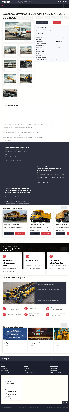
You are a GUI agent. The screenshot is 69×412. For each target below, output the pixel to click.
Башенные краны (53, 363)
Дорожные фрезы (53, 370)
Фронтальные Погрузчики (6, 363)
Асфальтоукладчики (54, 366)
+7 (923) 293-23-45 (11, 398)
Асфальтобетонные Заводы (55, 372)
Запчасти (16, 6)
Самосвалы (3, 366)
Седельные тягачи (4, 368)
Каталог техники (7, 6)
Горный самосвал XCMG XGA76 (11, 224)
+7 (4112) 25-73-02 (62, 1)
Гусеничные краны (53, 368)
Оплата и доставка (40, 359)
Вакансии (29, 6)
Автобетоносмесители (5, 372)
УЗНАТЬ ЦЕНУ (57, 22)
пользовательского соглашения (33, 407)
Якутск (59, 2)
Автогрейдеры (27, 363)
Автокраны (26, 366)
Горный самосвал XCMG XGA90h (38, 224)
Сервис (22, 6)
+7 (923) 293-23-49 (11, 394)
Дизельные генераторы (40, 6)
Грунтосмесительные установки (30, 372)
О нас (66, 6)
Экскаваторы (26, 368)
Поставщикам (59, 6)
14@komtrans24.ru (10, 383)
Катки (25, 370)
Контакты (50, 6)
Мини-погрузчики (4, 370)
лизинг (9, 233)
